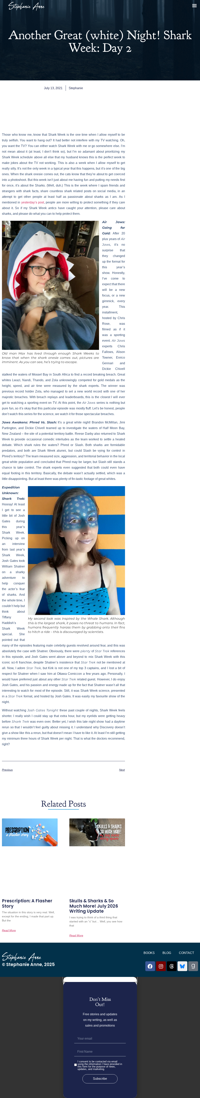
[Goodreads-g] (193, 966)
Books (149, 953)
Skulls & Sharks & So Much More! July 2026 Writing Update (93, 906)
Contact (186, 953)
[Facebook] (150, 966)
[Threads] (172, 966)
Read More (9, 930)
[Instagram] (161, 966)
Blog (166, 953)
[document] (100, 1037)
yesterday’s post (32, 202)
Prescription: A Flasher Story (27, 903)
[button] (194, 5)
